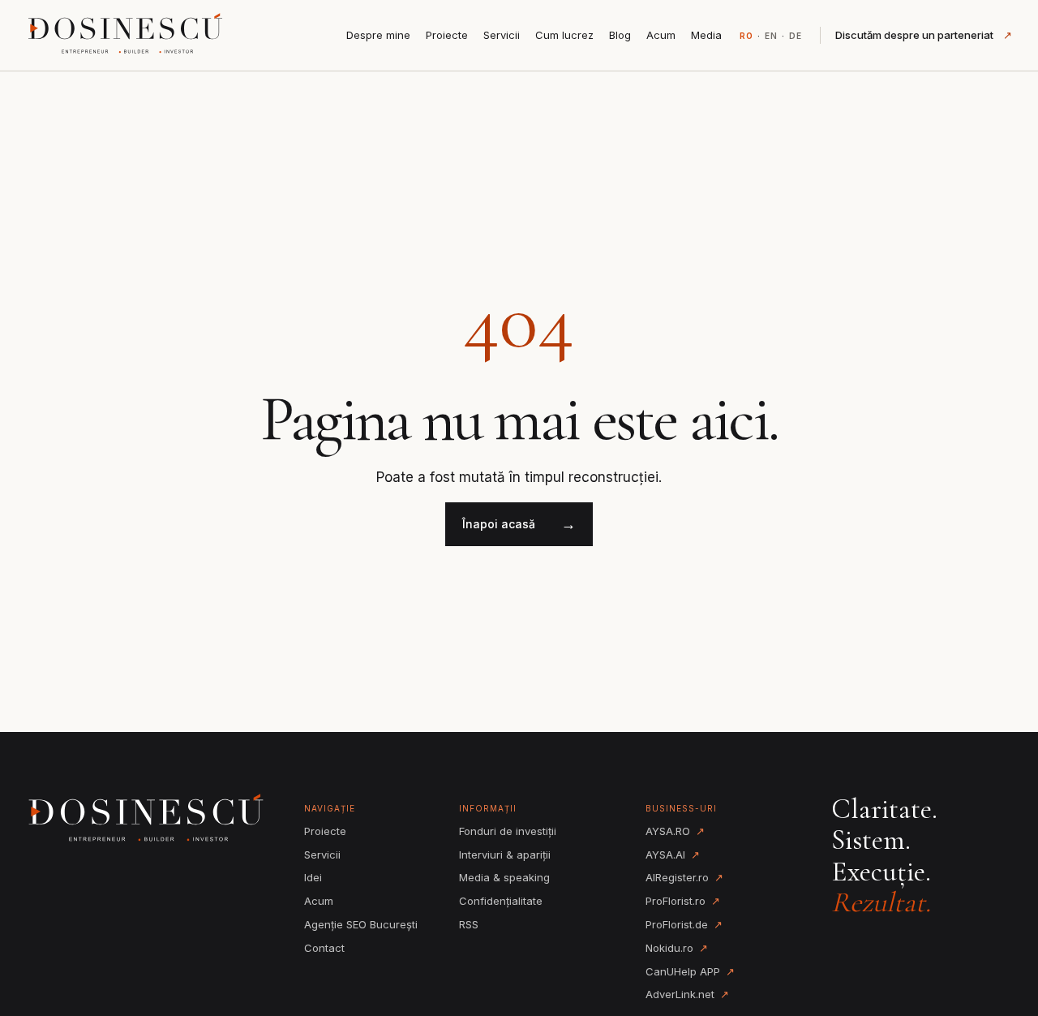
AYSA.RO (675, 830)
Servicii (501, 34)
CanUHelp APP (690, 971)
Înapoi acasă (519, 523)
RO (746, 36)
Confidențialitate (501, 900)
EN (771, 36)
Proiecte (447, 34)
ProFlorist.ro (683, 900)
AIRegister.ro (684, 877)
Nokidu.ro (677, 947)
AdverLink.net (687, 994)
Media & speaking (504, 877)
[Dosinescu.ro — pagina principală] (127, 35)
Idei (313, 877)
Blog (620, 34)
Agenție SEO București (361, 924)
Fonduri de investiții (507, 830)
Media (706, 34)
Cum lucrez (564, 34)
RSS (468, 924)
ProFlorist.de (684, 924)
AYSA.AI (673, 854)
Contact (324, 947)
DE (795, 36)
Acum (661, 34)
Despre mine (378, 34)
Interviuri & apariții (505, 854)
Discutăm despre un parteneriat (923, 34)
